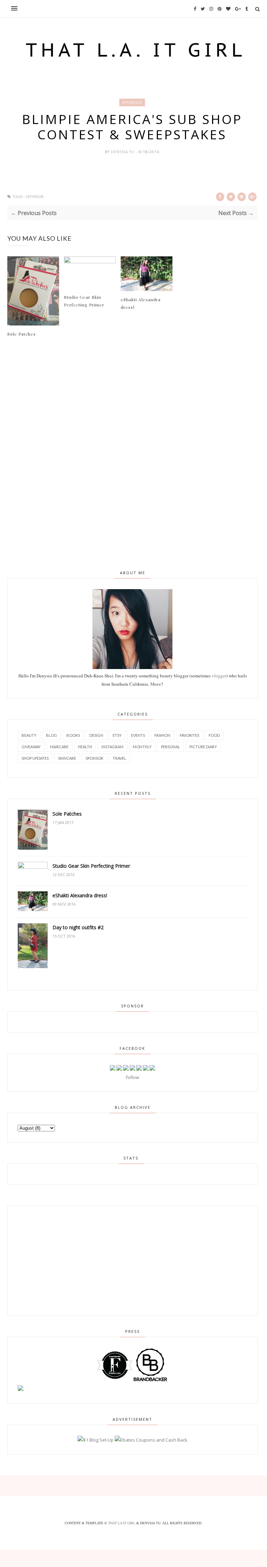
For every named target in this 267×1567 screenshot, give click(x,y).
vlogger (219, 676)
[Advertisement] (58, 1259)
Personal (170, 746)
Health (85, 746)
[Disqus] (132, 452)
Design (96, 735)
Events (138, 735)
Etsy (117, 735)
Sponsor (132, 102)
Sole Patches (21, 334)
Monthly (142, 746)
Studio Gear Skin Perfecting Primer (84, 300)
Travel (119, 758)
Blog (51, 735)
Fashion (162, 735)
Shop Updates (35, 758)
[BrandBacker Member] (150, 1381)
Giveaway (31, 746)
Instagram (112, 746)
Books (73, 735)
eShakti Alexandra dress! (141, 303)
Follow (132, 1077)
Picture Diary (203, 746)
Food (214, 735)
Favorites (189, 735)
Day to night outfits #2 (78, 927)
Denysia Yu (123, 151)
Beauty (29, 735)
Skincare (67, 758)
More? (156, 684)
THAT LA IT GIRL (122, 1523)
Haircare (59, 746)
